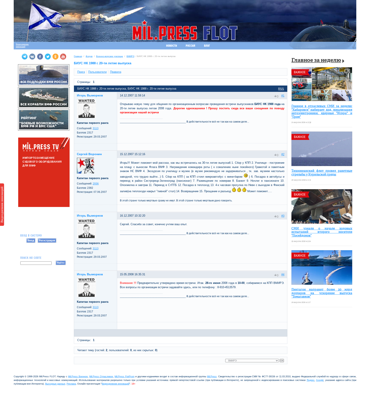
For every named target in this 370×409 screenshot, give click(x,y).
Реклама (71, 383)
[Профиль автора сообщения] (86, 117)
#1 (282, 95)
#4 (282, 274)
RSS (281, 88)
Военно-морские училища (109, 56)
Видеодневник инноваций (2, 205)
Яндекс (311, 380)
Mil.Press (212, 376)
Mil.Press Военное (78, 376)
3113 (95, 128)
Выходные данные (55, 383)
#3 (282, 215)
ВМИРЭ (130, 56)
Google (320, 380)
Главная (78, 56)
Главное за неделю (316, 60)
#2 (282, 154)
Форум (89, 56)
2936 (96, 183)
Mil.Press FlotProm (124, 376)
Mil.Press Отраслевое (101, 376)
